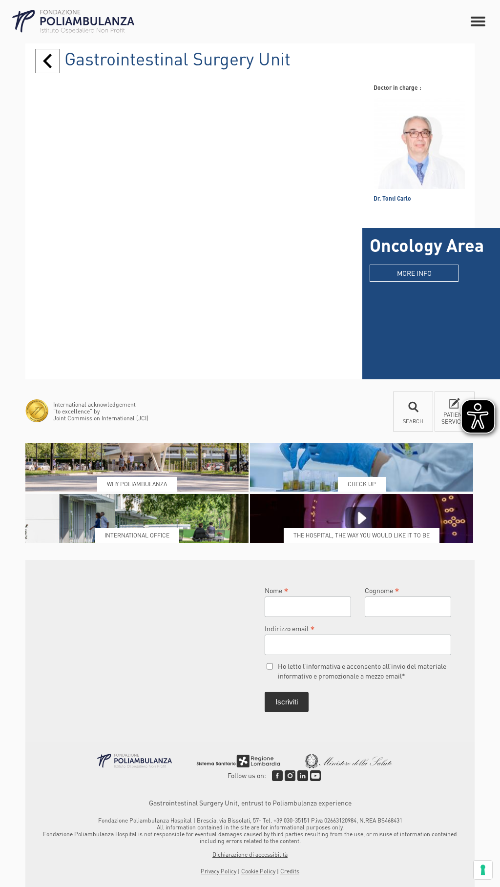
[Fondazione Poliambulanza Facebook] (277, 775)
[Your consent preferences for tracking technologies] (483, 870)
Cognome (382, 590)
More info (414, 272)
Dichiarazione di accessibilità (250, 854)
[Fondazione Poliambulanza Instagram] (290, 775)
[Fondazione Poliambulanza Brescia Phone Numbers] (73, 22)
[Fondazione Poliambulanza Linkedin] (302, 775)
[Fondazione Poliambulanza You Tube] (315, 775)
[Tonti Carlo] (419, 143)
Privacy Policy (218, 871)
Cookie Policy (258, 871)
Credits (289, 871)
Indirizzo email (290, 628)
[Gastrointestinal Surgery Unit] (47, 61)
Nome (277, 590)
